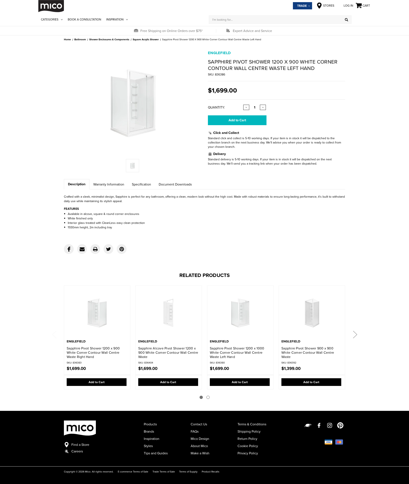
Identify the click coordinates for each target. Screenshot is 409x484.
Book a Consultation (84, 19)
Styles (148, 445)
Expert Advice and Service (252, 30)
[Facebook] (69, 249)
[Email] (82, 249)
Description (76, 184)
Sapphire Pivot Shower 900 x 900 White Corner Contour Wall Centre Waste (307, 352)
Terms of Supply (188, 471)
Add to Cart (97, 382)
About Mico (199, 445)
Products (150, 424)
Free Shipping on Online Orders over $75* (171, 30)
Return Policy (247, 438)
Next (355, 334)
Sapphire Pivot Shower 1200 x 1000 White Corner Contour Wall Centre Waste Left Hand (237, 352)
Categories (49, 19)
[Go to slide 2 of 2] (208, 397)
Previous (54, 334)
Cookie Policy (248, 445)
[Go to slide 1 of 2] (201, 397)
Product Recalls (210, 471)
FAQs (195, 431)
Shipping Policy (249, 431)
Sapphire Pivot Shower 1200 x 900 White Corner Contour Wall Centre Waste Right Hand (93, 352)
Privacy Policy (248, 453)
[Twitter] (108, 249)
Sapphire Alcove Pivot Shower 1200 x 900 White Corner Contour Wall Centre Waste (168, 352)
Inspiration (115, 19)
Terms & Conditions (252, 424)
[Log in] (361, 19)
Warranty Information (108, 184)
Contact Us (199, 424)
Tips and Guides (156, 453)
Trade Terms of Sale (164, 471)
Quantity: (216, 107)
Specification (141, 184)
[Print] (95, 249)
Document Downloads (175, 184)
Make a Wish (200, 453)
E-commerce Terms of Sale (133, 471)
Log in (348, 5)
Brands (149, 431)
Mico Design (200, 438)
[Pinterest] (122, 249)
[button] (136, 30)
